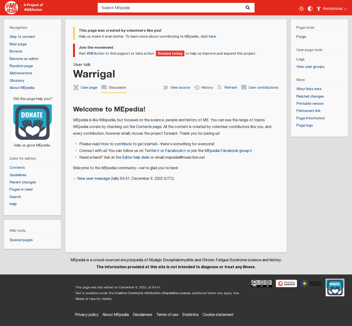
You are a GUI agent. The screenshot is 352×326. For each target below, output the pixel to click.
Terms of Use (85, 299)
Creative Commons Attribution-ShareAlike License (152, 293)
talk (115, 179)
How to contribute (116, 144)
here (212, 36)
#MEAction (95, 53)
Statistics (190, 315)
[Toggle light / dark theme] (301, 9)
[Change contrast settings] (310, 9)
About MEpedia (115, 315)
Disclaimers (142, 315)
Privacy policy (87, 315)
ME (206, 120)
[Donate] (33, 120)
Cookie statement (218, 315)
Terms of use (167, 315)
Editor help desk (135, 158)
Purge (301, 37)
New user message (93, 179)
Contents (144, 127)
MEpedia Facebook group (226, 151)
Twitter (150, 151)
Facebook (174, 151)
